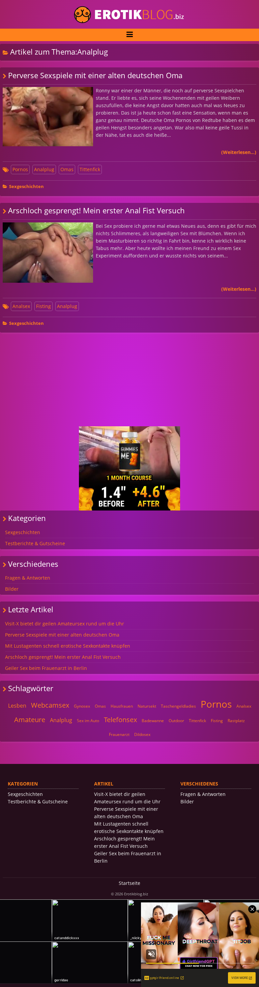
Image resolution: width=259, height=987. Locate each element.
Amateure (29, 719)
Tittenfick (90, 169)
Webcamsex (50, 705)
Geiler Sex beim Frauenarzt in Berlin (46, 668)
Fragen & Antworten (27, 578)
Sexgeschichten (26, 186)
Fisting (43, 306)
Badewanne (153, 720)
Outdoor (176, 720)
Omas (67, 169)
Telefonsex (120, 719)
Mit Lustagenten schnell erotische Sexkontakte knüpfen (67, 646)
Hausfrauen (122, 706)
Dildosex (142, 734)
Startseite (129, 883)
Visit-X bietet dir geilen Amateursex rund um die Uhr (64, 623)
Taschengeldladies (178, 706)
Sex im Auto (88, 720)
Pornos (20, 169)
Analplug (44, 169)
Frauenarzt (119, 734)
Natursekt (147, 706)
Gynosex (82, 706)
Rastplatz (236, 720)
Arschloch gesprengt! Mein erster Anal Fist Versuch (96, 210)
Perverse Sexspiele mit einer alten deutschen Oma (95, 75)
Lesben (17, 705)
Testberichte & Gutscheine (35, 543)
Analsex (21, 306)
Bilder (12, 589)
